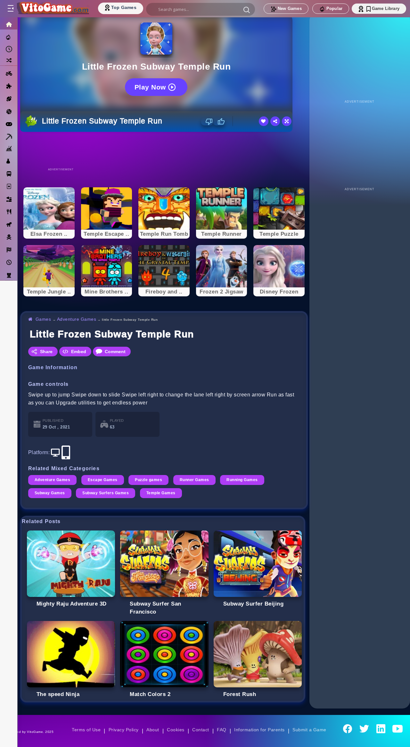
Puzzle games (148, 480)
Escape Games (103, 480)
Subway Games (50, 493)
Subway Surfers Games (105, 493)
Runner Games (194, 480)
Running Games (242, 480)
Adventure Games (76, 319)
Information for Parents (259, 729)
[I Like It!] (219, 121)
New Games (290, 8)
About (152, 729)
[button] (246, 9)
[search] (200, 9)
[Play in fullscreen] (286, 121)
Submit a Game (309, 729)
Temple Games (161, 493)
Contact (200, 729)
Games (43, 319)
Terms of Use (86, 729)
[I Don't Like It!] (207, 121)
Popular (334, 8)
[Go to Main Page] (52, 8)
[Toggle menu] (10, 8)
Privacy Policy (124, 729)
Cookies (175, 729)
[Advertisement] (164, 149)
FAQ (221, 729)
